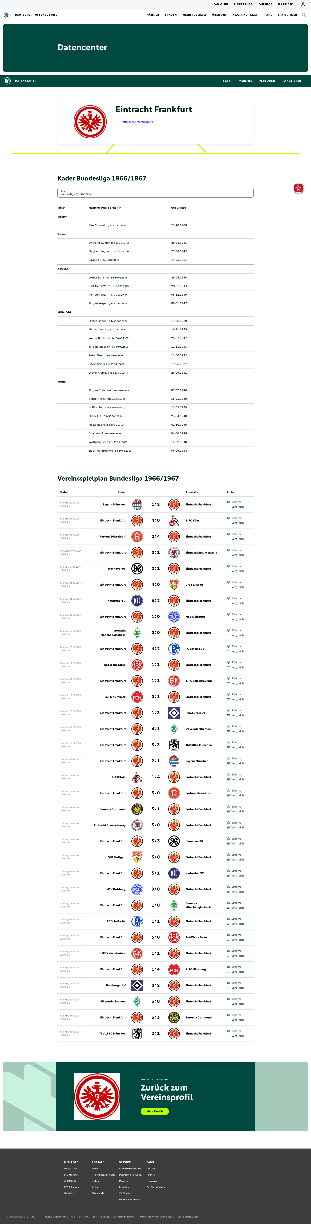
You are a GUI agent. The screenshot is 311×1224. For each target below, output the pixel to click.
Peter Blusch (97, 355)
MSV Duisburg (195, 616)
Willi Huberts (97, 407)
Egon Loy (95, 259)
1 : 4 (156, 777)
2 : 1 (156, 569)
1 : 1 (156, 665)
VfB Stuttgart (194, 584)
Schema (236, 502)
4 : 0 (156, 520)
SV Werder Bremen (198, 729)
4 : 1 (156, 729)
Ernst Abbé (96, 433)
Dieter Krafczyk (99, 372)
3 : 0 (156, 793)
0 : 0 (156, 633)
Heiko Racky (97, 424)
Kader (63, 191)
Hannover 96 (117, 568)
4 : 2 (156, 649)
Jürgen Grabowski (100, 390)
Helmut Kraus (98, 329)
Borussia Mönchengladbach (113, 632)
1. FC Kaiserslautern (199, 680)
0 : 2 (156, 985)
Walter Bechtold (99, 338)
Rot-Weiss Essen (115, 664)
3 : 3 (156, 745)
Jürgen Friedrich (99, 346)
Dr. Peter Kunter (99, 242)
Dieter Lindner (98, 321)
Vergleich (237, 506)
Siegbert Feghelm (100, 251)
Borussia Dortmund (113, 809)
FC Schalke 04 (195, 648)
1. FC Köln (192, 520)
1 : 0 (156, 617)
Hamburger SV (195, 713)
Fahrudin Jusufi (98, 294)
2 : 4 (156, 536)
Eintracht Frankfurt (198, 504)
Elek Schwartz (98, 225)
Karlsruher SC (116, 600)
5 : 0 (156, 937)
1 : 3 (156, 713)
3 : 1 (156, 809)
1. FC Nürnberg (115, 696)
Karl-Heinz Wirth (99, 286)
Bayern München (114, 504)
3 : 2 (156, 601)
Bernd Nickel (97, 398)
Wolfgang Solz (98, 442)
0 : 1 (156, 552)
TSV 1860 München (199, 745)
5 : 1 (156, 873)
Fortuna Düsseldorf (113, 536)
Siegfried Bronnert (101, 450)
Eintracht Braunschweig (201, 552)
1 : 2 (156, 504)
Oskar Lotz (96, 416)
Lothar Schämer (99, 277)
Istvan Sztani (97, 364)
